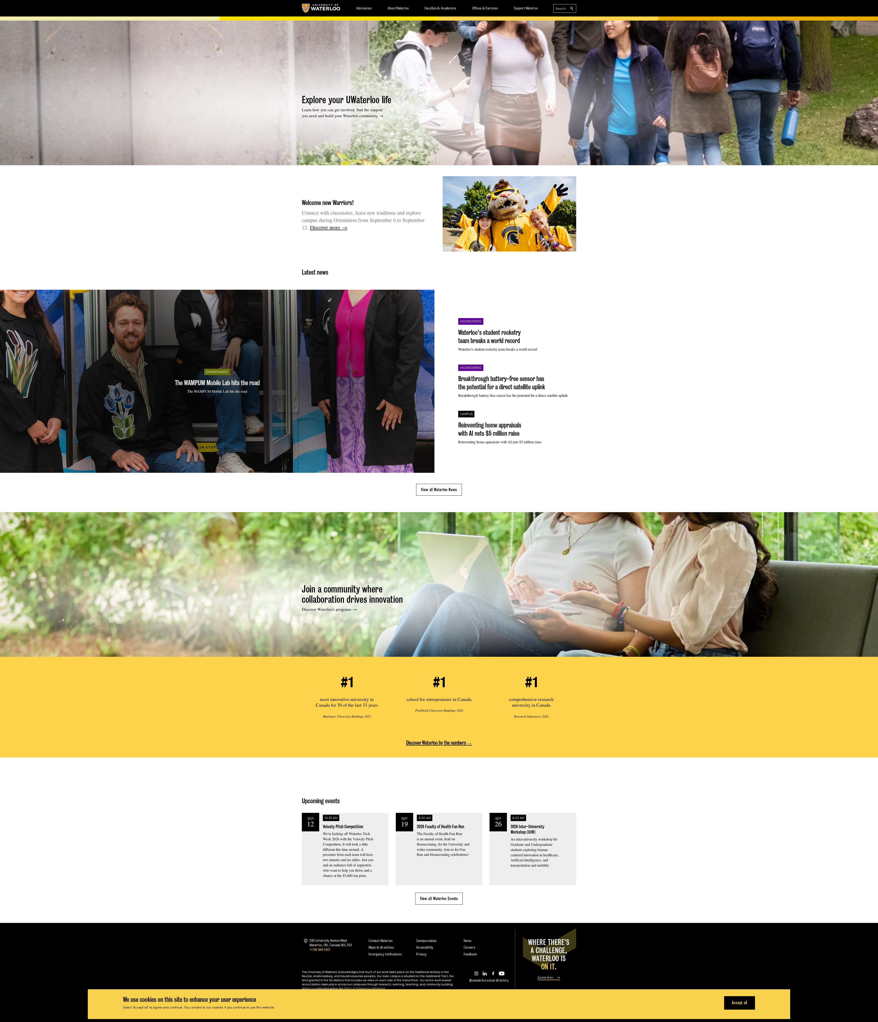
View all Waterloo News (439, 489)
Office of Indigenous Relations (364, 988)
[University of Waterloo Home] (321, 8)
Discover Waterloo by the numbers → (439, 743)
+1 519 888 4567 (319, 950)
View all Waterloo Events (439, 898)
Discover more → (328, 227)
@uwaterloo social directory (489, 980)
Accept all (739, 1002)
